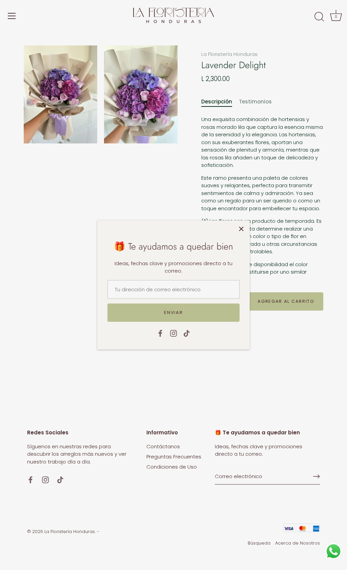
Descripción (216, 101)
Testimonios (255, 101)
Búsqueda (259, 543)
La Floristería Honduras (229, 54)
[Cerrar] (241, 228)
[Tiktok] (186, 332)
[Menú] (11, 15)
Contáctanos (163, 446)
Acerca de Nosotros (297, 543)
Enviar (173, 312)
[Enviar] (316, 476)
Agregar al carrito (286, 301)
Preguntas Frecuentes (173, 456)
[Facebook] (160, 332)
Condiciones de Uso (171, 466)
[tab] (220, 102)
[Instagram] (173, 332)
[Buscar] (319, 16)
